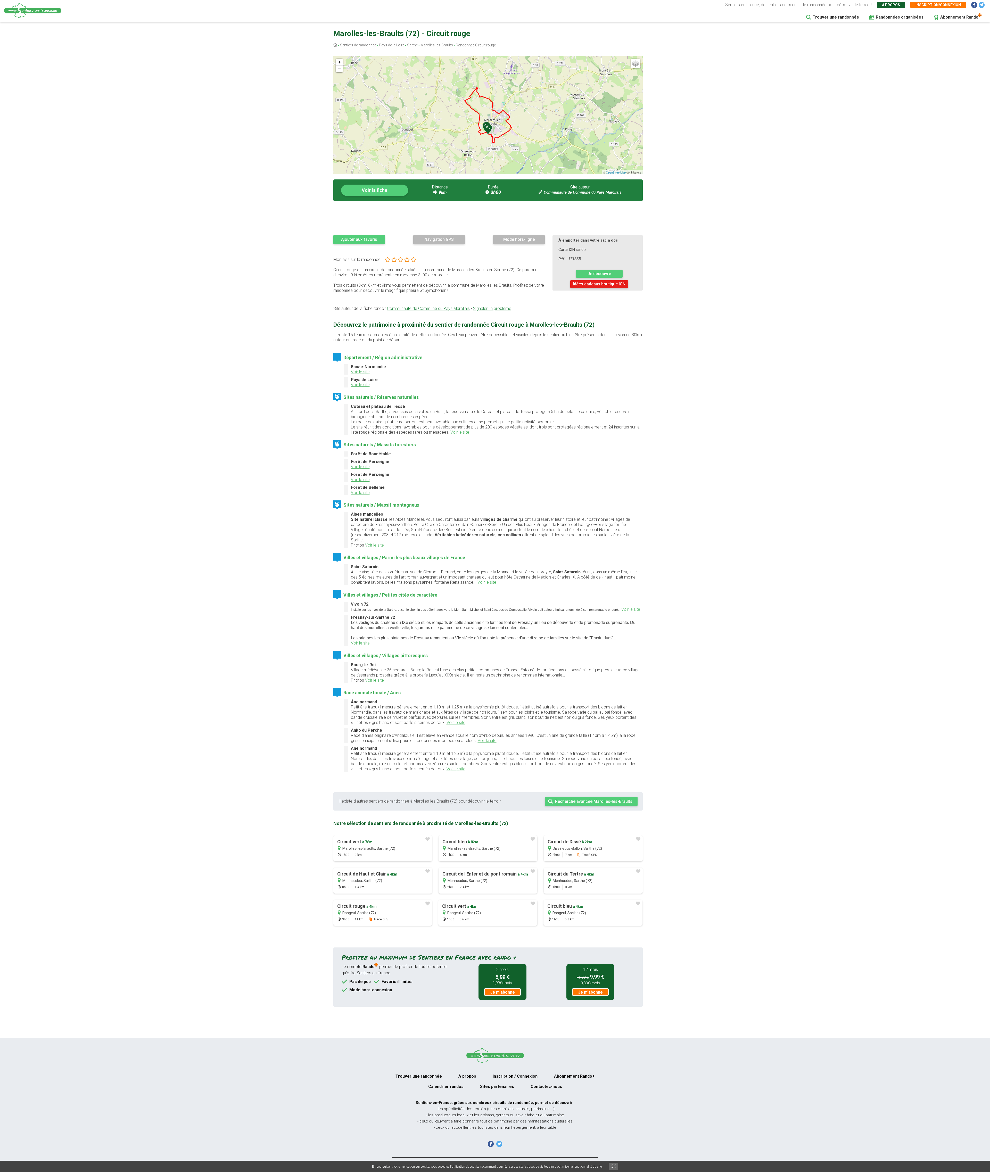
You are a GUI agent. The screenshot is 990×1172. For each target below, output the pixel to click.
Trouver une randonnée (836, 17)
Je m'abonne (502, 992)
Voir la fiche (374, 190)
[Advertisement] (488, 217)
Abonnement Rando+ (574, 1076)
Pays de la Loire (391, 45)
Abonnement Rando (959, 17)
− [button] (339, 68)
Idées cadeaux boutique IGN (599, 284)
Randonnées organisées (899, 17)
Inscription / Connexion (515, 1076)
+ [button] (339, 62)
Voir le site (360, 371)
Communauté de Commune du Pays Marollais (582, 192)
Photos (357, 545)
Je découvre (599, 273)
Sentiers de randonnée (358, 45)
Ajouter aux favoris (359, 239)
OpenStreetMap (616, 172)
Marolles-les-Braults (436, 45)
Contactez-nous (546, 1086)
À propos (891, 5)
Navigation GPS (439, 239)
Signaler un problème (492, 308)
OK (613, 1166)
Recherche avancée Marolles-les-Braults (593, 801)
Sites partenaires (497, 1086)
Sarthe (412, 45)
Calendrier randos (446, 1086)
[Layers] (635, 63)
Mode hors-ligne (519, 239)
